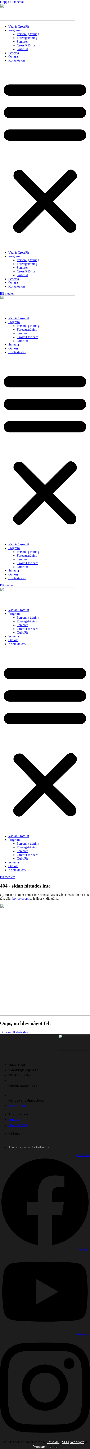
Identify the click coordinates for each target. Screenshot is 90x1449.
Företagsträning (27, 38)
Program (14, 30)
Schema (13, 53)
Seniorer (22, 41)
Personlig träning (28, 34)
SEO (65, 1442)
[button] (45, 156)
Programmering (45, 1447)
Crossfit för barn (27, 45)
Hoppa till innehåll (12, 2)
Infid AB (53, 1442)
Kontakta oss (17, 60)
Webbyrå (77, 1442)
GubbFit (22, 49)
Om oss (13, 56)
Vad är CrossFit (18, 26)
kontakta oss (20, 898)
